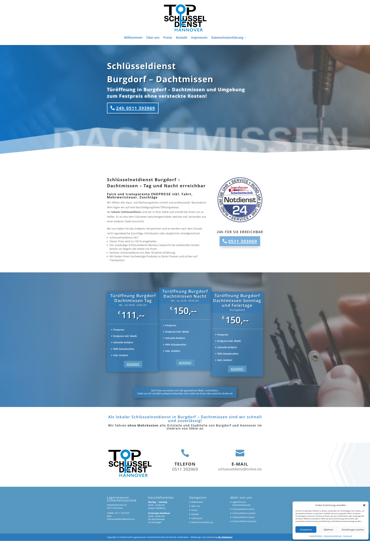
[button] (364, 505)
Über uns (152, 38)
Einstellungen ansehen (353, 529)
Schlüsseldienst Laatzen (244, 513)
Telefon (185, 464)
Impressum (347, 536)
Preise (167, 38)
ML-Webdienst (225, 537)
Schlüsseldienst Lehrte (243, 509)
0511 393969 (242, 241)
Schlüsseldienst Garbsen (244, 521)
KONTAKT (133, 364)
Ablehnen (328, 529)
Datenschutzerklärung (333, 536)
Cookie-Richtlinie (315, 536)
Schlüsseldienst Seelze (243, 517)
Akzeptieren (306, 529)
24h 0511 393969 (135, 108)
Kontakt (181, 38)
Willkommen (133, 38)
